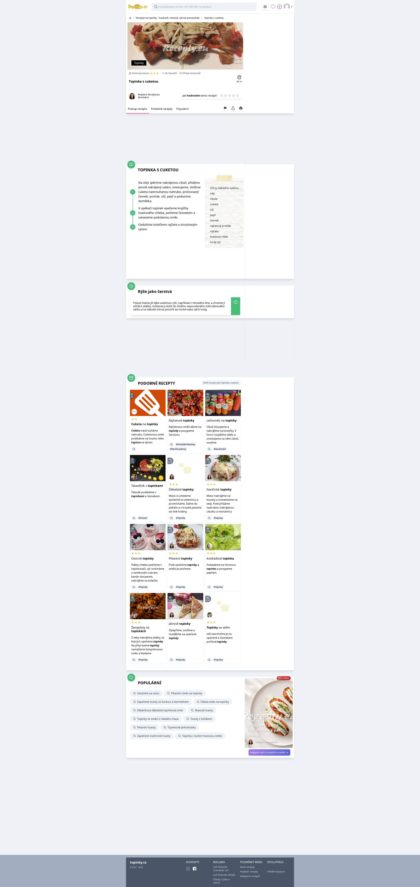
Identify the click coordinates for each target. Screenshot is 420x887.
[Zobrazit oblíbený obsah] (273, 6)
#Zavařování (220, 449)
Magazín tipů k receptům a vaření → (269, 752)
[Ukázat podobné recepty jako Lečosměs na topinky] (209, 449)
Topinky (139, 63)
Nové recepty (247, 866)
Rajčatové (181, 420)
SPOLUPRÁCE (275, 862)
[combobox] (204, 7)
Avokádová (220, 558)
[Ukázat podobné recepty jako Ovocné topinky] (133, 587)
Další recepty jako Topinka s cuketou (221, 382)
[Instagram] (188, 869)
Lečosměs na (222, 420)
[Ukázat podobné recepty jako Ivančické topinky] (209, 518)
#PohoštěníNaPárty (185, 444)
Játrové (179, 624)
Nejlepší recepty (249, 871)
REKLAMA (219, 862)
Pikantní (180, 558)
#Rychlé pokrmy (178, 449)
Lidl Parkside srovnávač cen (221, 868)
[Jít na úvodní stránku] (130, 18)
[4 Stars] (233, 96)
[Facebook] (195, 869)
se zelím (218, 627)
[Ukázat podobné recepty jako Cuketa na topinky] (133, 449)
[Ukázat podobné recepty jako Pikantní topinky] (171, 587)
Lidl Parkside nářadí (224, 874)
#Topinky (180, 518)
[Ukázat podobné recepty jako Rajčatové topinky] (171, 444)
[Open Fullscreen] (239, 61)
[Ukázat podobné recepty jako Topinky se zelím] (209, 660)
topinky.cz (138, 862)
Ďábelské (181, 489)
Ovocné (142, 558)
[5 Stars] (237, 96)
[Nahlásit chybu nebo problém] (225, 108)
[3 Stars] (229, 96)
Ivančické (219, 489)
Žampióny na (140, 629)
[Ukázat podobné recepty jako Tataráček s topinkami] (133, 518)
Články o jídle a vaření (221, 881)
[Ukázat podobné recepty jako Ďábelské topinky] (171, 518)
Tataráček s (147, 486)
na (144, 424)
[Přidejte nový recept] (279, 6)
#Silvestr (142, 518)
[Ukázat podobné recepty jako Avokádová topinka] (209, 587)
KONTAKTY (192, 862)
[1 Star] (222, 96)
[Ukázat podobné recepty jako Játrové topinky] (171, 660)
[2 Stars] (226, 96)
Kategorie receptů (250, 876)
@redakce (143, 97)
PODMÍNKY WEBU (251, 862)
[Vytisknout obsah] (241, 108)
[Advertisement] (269, 63)
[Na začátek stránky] (413, 880)
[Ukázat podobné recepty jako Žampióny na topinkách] (133, 660)
